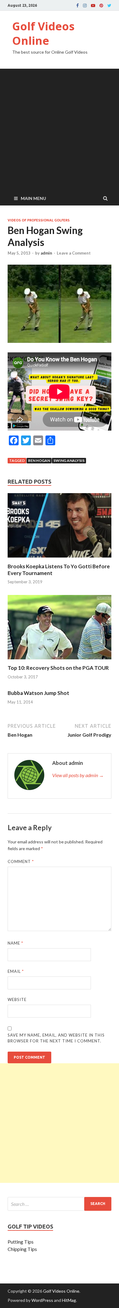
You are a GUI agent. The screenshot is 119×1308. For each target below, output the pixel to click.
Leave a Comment (74, 253)
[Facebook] (77, 5)
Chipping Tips (22, 1249)
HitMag (69, 1300)
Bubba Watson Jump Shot (38, 693)
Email (16, 971)
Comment (21, 861)
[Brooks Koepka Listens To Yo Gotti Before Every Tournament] (59, 559)
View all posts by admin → (78, 775)
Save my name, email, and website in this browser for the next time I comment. (56, 1038)
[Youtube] (93, 5)
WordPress (42, 1300)
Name (15, 943)
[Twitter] (109, 5)
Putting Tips (21, 1242)
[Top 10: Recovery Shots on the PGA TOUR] (59, 661)
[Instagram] (84, 5)
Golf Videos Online (43, 33)
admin (46, 253)
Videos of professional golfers (39, 220)
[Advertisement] (59, 128)
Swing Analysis (69, 460)
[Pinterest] (101, 5)
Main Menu (33, 198)
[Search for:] (59, 1204)
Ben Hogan (39, 460)
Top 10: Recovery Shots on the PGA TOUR (58, 668)
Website (17, 999)
